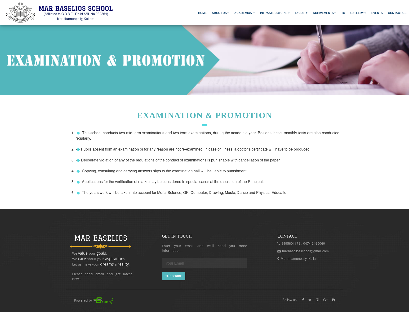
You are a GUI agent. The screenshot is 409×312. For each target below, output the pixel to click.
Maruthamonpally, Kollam (300, 258)
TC (343, 13)
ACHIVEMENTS (323, 13)
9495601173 (291, 243)
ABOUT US (219, 13)
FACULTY (301, 13)
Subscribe (173, 276)
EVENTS (377, 13)
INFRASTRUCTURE (273, 13)
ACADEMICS (243, 13)
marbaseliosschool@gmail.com (305, 250)
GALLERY (357, 13)
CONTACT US (397, 13)
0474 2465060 (314, 243)
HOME (202, 13)
